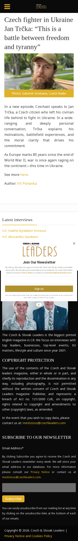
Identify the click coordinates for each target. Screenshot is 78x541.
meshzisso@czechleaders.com (59, 273)
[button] (39, 262)
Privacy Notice (27, 273)
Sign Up (39, 288)
